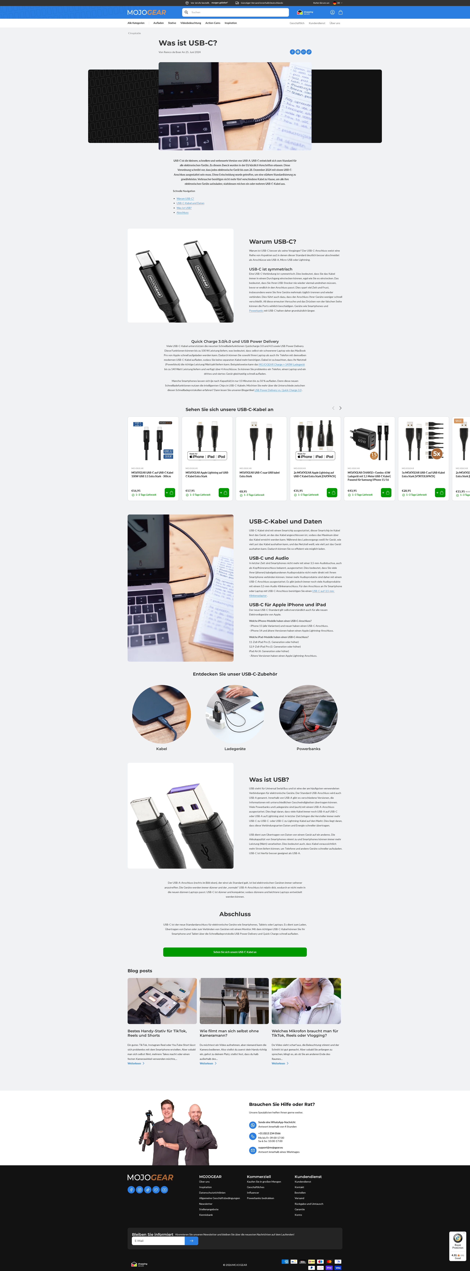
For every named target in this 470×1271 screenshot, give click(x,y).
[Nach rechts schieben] (339, 408)
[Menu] (464, 1234)
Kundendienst (303, 1181)
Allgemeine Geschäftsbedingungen (219, 1198)
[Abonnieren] (191, 1241)
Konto (298, 1214)
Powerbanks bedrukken (260, 1198)
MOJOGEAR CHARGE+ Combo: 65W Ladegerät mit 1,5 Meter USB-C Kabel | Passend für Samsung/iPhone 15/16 (369, 476)
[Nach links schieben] (334, 408)
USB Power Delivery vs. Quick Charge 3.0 (277, 390)
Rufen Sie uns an (321, 2)
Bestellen (300, 1192)
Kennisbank (206, 1214)
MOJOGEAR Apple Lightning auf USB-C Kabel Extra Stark (207, 474)
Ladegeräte (235, 749)
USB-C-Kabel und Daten (190, 203)
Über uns (204, 1181)
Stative (172, 23)
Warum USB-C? (185, 198)
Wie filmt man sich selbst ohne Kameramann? (229, 1033)
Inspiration (205, 1187)
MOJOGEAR (239, 1264)
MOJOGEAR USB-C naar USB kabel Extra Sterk (259, 474)
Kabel (161, 749)
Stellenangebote (208, 1209)
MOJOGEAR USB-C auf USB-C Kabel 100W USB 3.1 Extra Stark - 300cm (152, 474)
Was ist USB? (184, 207)
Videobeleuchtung (190, 23)
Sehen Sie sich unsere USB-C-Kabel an (235, 952)
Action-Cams (212, 23)
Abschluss (183, 212)
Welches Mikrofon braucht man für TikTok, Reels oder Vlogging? (305, 1033)
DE (338, 2)
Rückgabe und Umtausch (309, 1203)
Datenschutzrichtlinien (212, 1192)
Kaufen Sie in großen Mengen (264, 1181)
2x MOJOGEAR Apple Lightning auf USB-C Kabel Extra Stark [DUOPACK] (315, 474)
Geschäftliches (255, 1187)
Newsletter (205, 1203)
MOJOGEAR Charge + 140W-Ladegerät (282, 364)
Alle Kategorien (136, 23)
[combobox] (235, 12)
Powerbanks (256, 310)
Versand (299, 1198)
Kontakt (299, 1187)
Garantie (300, 1209)
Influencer (253, 1192)
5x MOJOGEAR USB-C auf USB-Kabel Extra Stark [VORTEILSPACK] (423, 474)
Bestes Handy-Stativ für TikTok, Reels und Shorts (157, 1033)
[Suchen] (186, 12)
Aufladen (158, 23)
